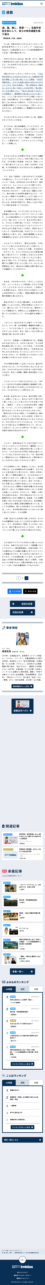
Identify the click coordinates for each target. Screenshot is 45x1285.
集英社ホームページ (22, 1278)
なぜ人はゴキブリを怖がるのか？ (21, 1024)
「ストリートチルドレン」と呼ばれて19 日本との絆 (30, 886)
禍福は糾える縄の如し (18, 1119)
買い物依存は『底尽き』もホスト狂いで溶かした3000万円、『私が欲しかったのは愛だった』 (22, 88)
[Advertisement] (22, 744)
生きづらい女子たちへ (9, 22)
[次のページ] (26, 578)
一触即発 (13, 1106)
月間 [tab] (36, 989)
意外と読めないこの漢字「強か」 (21, 1000)
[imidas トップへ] (12, 3)
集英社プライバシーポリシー (22, 1275)
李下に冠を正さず (16, 1112)
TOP (3, 1250)
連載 (7, 1250)
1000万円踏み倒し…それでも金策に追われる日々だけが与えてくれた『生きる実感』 (22, 82)
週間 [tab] (22, 989)
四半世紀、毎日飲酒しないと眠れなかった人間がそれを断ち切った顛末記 (30, 836)
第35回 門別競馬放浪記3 (28, 900)
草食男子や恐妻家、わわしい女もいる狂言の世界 (30, 850)
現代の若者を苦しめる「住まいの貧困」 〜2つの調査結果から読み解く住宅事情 (30, 941)
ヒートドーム (23, 928)
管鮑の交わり (14, 1090)
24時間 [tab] (9, 989)
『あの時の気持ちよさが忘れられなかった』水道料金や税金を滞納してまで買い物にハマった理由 (22, 76)
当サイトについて (22, 1272)
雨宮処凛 (6, 38)
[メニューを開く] (41, 3)
